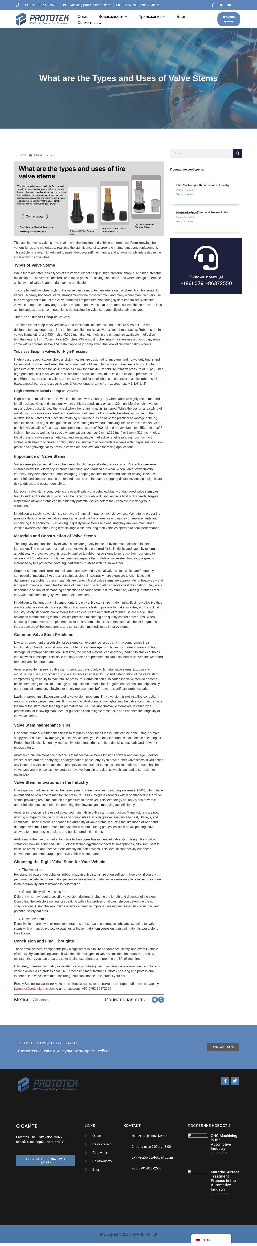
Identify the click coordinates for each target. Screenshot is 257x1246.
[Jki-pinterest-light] (237, 5)
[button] (155, 1000)
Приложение (150, 16)
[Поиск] (237, 153)
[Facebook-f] (225, 1081)
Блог (181, 16)
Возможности (111, 16)
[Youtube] (229, 5)
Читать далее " (185, 194)
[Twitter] (235, 1081)
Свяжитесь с (89, 22)
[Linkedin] (221, 5)
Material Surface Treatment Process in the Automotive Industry (202, 212)
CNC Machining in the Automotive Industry (202, 185)
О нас (83, 16)
